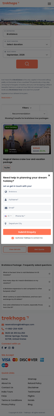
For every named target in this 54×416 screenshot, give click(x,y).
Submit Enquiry (27, 232)
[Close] (49, 175)
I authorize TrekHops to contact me (29, 238)
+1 (9, 216)
